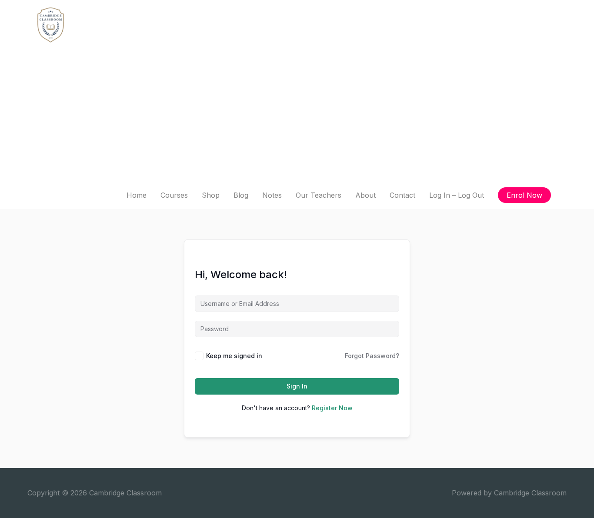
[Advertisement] (297, 116)
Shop (211, 195)
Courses (174, 195)
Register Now (332, 408)
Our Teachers (318, 195)
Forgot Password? (372, 355)
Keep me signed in (234, 355)
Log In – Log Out (456, 195)
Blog (241, 195)
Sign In (297, 386)
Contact (402, 195)
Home (137, 195)
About (365, 195)
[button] (524, 195)
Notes (272, 195)
